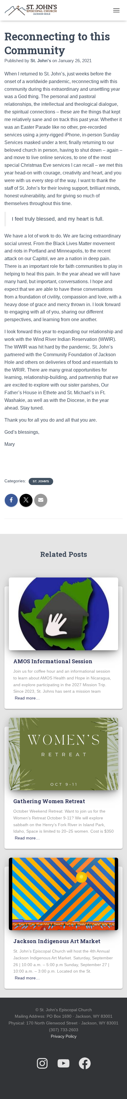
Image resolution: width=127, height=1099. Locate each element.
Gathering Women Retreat (49, 801)
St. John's (41, 481)
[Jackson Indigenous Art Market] (63, 893)
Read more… (27, 698)
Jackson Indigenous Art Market (56, 941)
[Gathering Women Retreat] (63, 753)
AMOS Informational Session (52, 661)
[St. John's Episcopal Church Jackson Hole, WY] (32, 10)
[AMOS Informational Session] (63, 613)
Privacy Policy (63, 1036)
